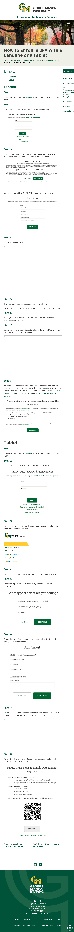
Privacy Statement (46, 925)
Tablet (11, 80)
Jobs (58, 920)
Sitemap (17, 920)
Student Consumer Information (24, 925)
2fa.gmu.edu (29, 97)
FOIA (59, 925)
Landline (12, 76)
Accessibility (48, 920)
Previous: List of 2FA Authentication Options (14, 845)
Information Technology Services (37, 17)
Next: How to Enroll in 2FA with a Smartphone (47, 845)
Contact (27, 920)
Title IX (36, 920)
